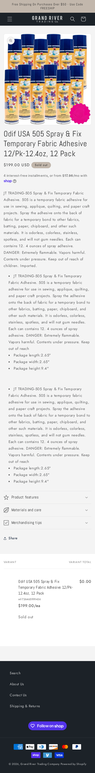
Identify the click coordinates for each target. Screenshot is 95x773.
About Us (17, 684)
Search (15, 673)
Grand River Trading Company (40, 764)
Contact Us (18, 695)
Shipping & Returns (25, 706)
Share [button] (13, 538)
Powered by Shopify (73, 764)
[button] (9, 19)
